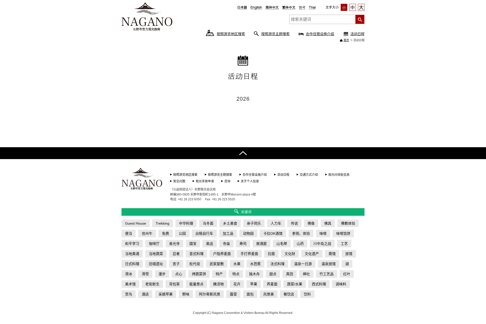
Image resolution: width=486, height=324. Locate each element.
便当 (128, 233)
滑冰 (128, 274)
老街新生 (152, 284)
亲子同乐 (254, 223)
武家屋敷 (217, 264)
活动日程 (357, 34)
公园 (182, 233)
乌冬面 (208, 223)
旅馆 (348, 254)
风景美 (268, 294)
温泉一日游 (303, 264)
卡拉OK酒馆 (272, 233)
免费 (165, 233)
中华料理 (186, 223)
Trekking (162, 223)
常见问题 (179, 181)
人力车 (276, 223)
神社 (306, 274)
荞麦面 (272, 284)
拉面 (271, 254)
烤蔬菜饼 (199, 274)
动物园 (248, 233)
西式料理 (319, 284)
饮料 (307, 294)
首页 (346, 40)
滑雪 (145, 274)
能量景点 (196, 284)
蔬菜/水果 (294, 284)
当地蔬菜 (156, 254)
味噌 (323, 233)
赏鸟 (128, 294)
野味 (185, 294)
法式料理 (277, 264)
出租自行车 (204, 233)
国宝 (192, 244)
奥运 (209, 244)
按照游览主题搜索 (275, 34)
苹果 (253, 284)
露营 (233, 294)
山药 (300, 244)
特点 (235, 274)
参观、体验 (301, 233)
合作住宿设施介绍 (320, 34)
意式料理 (196, 254)
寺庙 (226, 244)
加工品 (228, 233)
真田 (289, 274)
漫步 (162, 274)
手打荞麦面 (249, 254)
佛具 (327, 223)
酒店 (145, 294)
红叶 (346, 274)
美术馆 (130, 284)
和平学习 (132, 244)
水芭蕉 (255, 264)
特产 (219, 274)
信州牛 (147, 233)
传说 (294, 223)
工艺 (344, 244)
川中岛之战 (322, 244)
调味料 (341, 284)
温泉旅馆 (328, 264)
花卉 (236, 284)
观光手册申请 (205, 181)
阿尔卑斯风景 (209, 294)
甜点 (272, 274)
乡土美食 (230, 223)
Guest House (135, 223)
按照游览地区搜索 (231, 34)
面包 (250, 294)
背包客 (174, 284)
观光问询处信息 (339, 175)
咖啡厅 (154, 244)
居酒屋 (261, 244)
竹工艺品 (326, 274)
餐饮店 (289, 294)
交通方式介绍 (309, 175)
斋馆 (332, 254)
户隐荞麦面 (222, 254)
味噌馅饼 (343, 233)
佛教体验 (348, 223)
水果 (236, 264)
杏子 (176, 264)
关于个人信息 (250, 181)
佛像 (311, 223)
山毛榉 (281, 244)
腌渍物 (218, 284)
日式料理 (132, 264)
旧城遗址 (156, 264)
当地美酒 (132, 254)
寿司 (243, 244)
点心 (178, 274)
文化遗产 (312, 254)
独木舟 (254, 274)
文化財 (290, 254)
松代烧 (194, 264)
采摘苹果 (165, 294)
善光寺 (174, 244)
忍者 (176, 254)
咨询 (227, 181)
